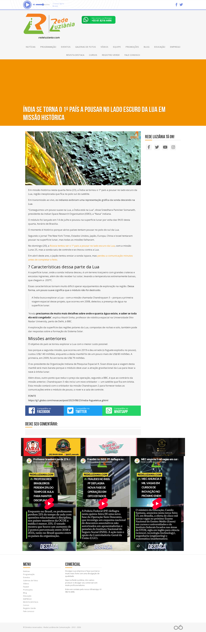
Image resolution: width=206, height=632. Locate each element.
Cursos (93, 54)
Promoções (132, 46)
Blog (146, 46)
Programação (48, 46)
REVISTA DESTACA (75, 54)
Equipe (117, 46)
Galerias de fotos (85, 46)
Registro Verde (111, 54)
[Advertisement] (103, 80)
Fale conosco (132, 54)
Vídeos (104, 46)
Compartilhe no (44, 410)
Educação (159, 46)
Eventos (65, 46)
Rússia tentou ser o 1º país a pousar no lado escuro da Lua (82, 245)
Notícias (30, 46)
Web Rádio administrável (178, 627)
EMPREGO (175, 46)
